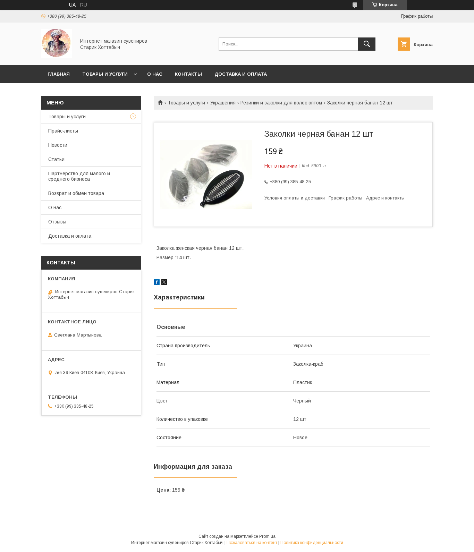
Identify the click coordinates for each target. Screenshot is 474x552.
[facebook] (157, 283)
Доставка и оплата (240, 74)
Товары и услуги (105, 74)
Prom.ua (267, 536)
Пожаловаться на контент (252, 542)
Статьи (56, 159)
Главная (59, 74)
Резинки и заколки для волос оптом (281, 102)
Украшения (223, 102)
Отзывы (57, 221)
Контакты (188, 74)
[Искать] (366, 44)
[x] (164, 283)
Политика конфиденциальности (311, 542)
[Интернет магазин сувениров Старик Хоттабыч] (56, 56)
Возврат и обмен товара (76, 193)
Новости (57, 145)
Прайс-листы (63, 131)
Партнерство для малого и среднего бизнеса (79, 176)
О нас (154, 74)
